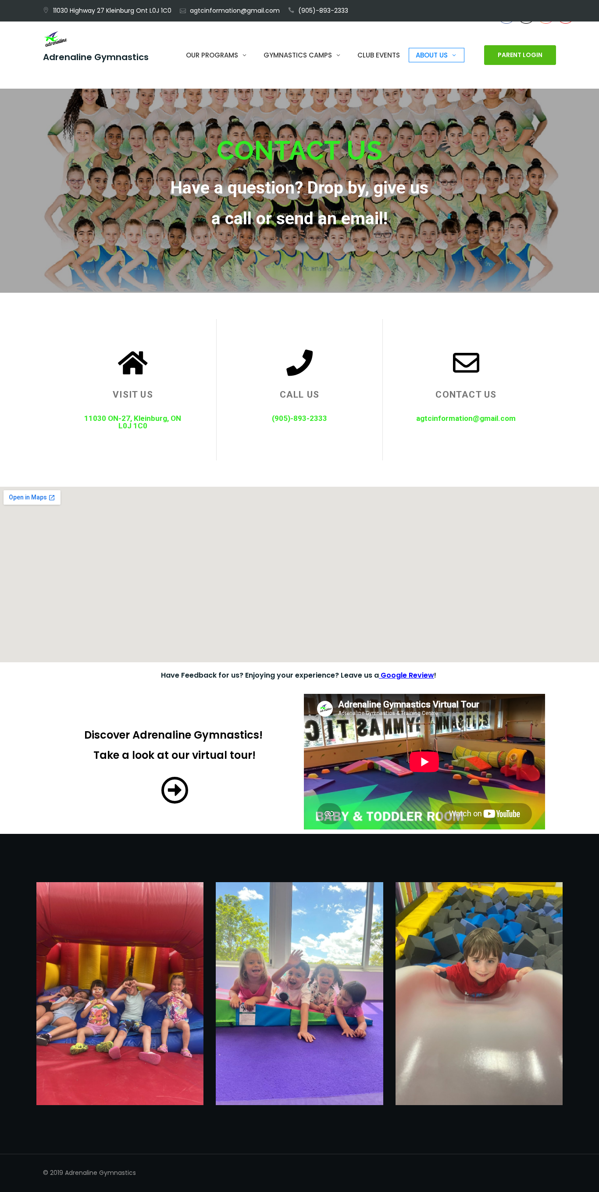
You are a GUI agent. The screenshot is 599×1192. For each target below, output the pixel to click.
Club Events (378, 55)
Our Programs (212, 55)
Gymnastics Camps (298, 55)
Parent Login (520, 55)
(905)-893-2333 (323, 10)
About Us (432, 55)
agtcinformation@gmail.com (235, 10)
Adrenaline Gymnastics (96, 57)
